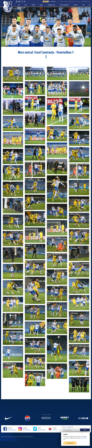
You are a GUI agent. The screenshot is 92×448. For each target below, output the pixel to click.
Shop (83, 5)
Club (19, 5)
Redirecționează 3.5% (72, 1)
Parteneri (61, 1)
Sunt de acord (70, 443)
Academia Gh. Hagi (51, 5)
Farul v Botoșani (53, 1)
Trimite (85, 429)
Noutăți (41, 5)
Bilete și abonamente (64, 5)
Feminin (33, 5)
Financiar (78, 1)
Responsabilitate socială (86, 1)
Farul (26, 5)
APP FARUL (76, 5)
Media (66, 1)
